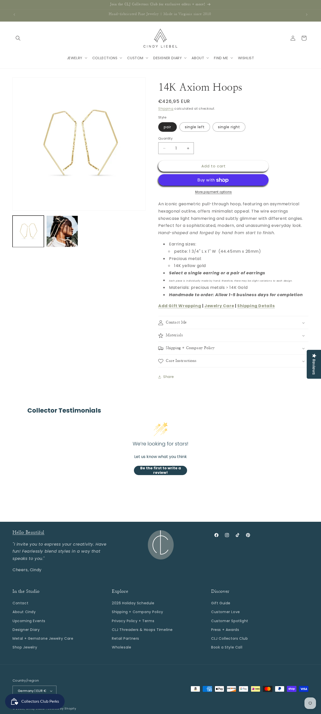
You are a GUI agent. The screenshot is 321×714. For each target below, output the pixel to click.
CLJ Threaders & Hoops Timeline (142, 629)
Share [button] (168, 376)
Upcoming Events (29, 620)
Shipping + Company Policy (137, 611)
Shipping (166, 108)
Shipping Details (256, 306)
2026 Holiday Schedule (133, 603)
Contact (20, 603)
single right (229, 126)
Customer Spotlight (229, 620)
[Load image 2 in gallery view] (62, 231)
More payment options (213, 192)
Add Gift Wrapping (179, 306)
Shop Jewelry (25, 647)
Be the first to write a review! (160, 470)
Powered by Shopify (61, 708)
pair (167, 126)
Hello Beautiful (28, 532)
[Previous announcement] (14, 14)
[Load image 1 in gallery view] (28, 231)
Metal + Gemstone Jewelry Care (43, 638)
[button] (18, 38)
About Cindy (24, 611)
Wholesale (121, 647)
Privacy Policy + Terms (133, 620)
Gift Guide (220, 603)
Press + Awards (225, 629)
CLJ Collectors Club (229, 638)
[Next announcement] (306, 14)
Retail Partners (125, 638)
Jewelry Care (219, 306)
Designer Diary (26, 629)
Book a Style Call (226, 647)
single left (195, 126)
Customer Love (225, 611)
